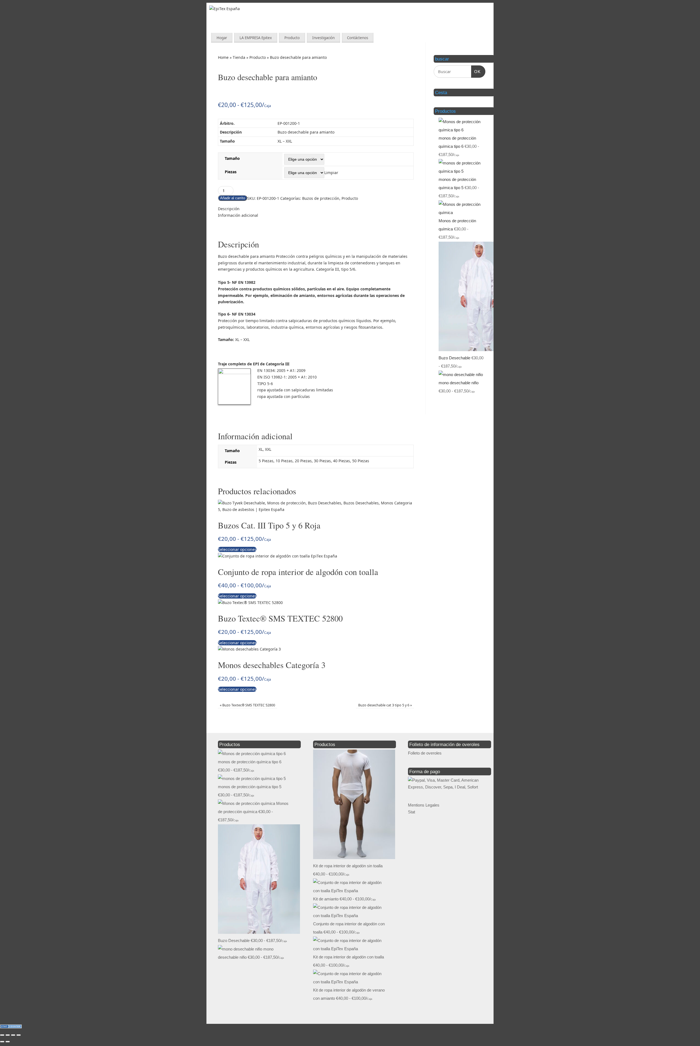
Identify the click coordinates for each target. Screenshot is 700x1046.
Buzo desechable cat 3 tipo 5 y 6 (385, 705)
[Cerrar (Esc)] (18, 1035)
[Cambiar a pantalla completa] (7, 1035)
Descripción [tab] (229, 208)
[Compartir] (13, 1035)
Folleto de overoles (425, 753)
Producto (292, 37)
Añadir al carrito (232, 198)
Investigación (323, 37)
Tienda (239, 57)
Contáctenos (357, 37)
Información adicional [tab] (238, 215)
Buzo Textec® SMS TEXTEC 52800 (247, 705)
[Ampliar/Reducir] (2, 1035)
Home (223, 57)
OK (476, 71)
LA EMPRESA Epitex (256, 37)
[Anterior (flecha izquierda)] (2, 1041)
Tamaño (232, 158)
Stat (411, 812)
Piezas (231, 171)
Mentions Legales (423, 805)
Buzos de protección (320, 198)
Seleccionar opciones (237, 549)
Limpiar (331, 172)
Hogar (222, 37)
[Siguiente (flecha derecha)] (7, 1041)
